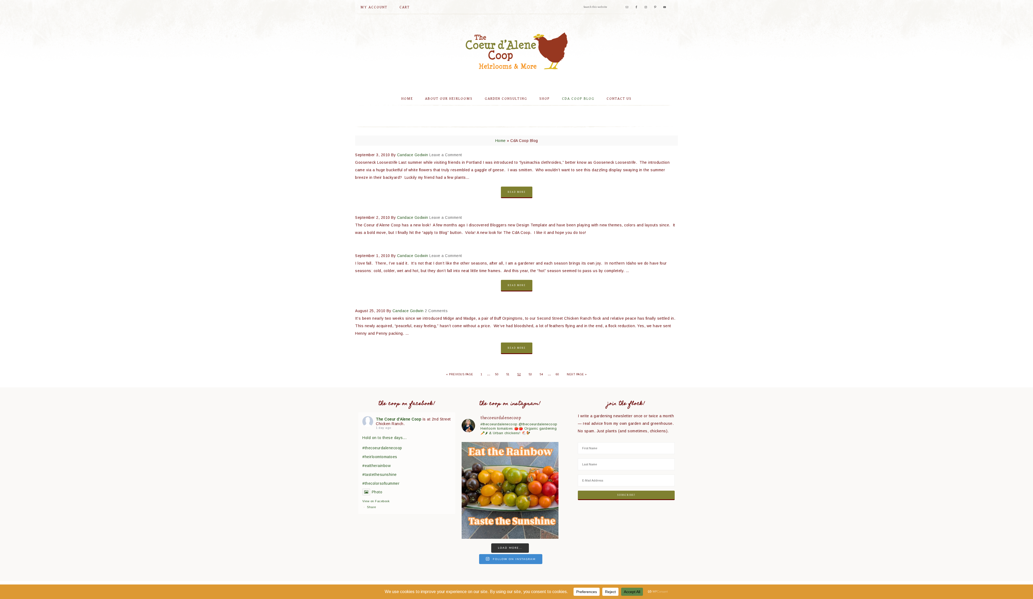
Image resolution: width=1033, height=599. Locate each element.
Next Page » (577, 374)
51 (508, 374)
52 (519, 374)
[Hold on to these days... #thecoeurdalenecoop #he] (510, 490)
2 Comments (436, 311)
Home (500, 140)
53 (530, 374)
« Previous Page (459, 374)
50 (496, 374)
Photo (377, 492)
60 (557, 374)
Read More (517, 192)
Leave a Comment (445, 155)
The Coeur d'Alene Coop (516, 51)
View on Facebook (376, 501)
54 (541, 374)
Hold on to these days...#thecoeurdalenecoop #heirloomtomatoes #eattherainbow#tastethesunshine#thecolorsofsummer (384, 461)
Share (371, 507)
